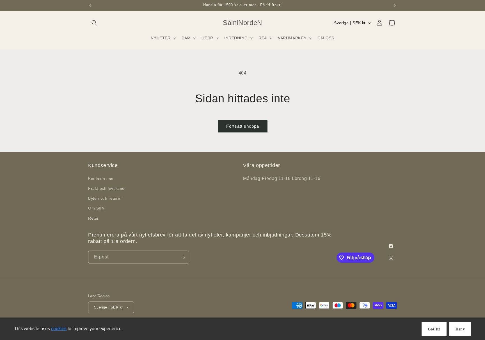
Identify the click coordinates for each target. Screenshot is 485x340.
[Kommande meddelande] (395, 5)
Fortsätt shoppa (242, 126)
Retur (93, 218)
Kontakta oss (100, 178)
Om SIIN (96, 208)
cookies (59, 328)
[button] (94, 23)
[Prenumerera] (183, 257)
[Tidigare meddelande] (90, 5)
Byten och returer (105, 198)
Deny (460, 329)
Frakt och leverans (106, 188)
